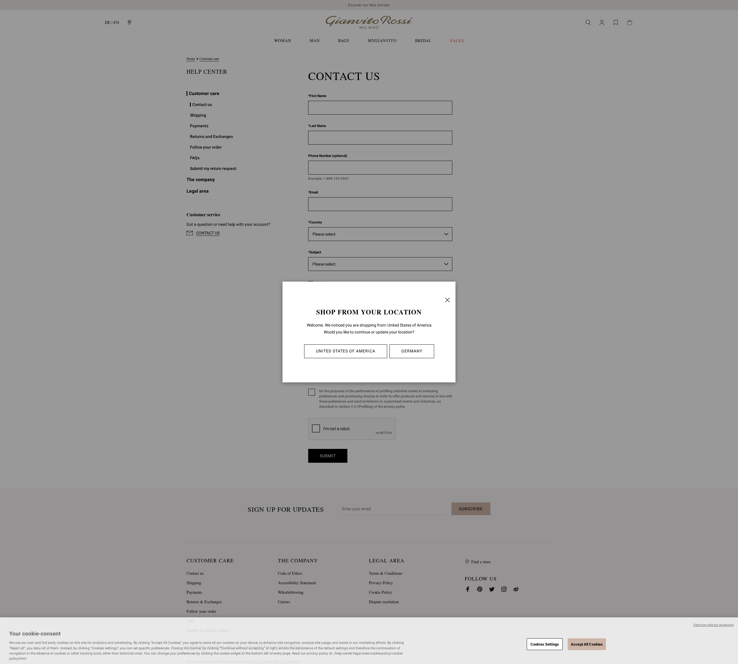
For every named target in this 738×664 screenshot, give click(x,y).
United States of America (345, 351)
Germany (411, 351)
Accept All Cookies (587, 644)
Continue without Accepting (713, 625)
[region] (369, 640)
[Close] (447, 300)
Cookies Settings (544, 644)
